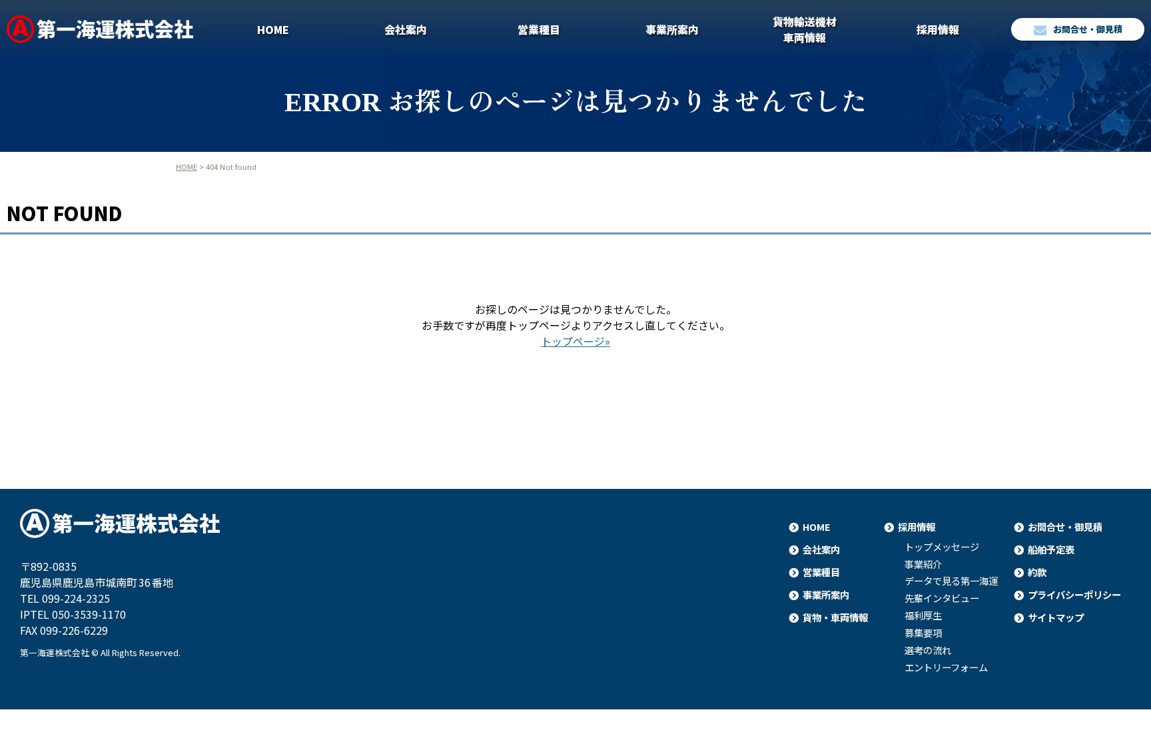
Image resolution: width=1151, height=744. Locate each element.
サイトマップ (1056, 617)
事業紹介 (923, 564)
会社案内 (405, 29)
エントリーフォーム (946, 667)
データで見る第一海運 (951, 580)
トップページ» (575, 341)
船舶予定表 (1051, 549)
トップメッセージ (942, 547)
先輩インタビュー (942, 598)
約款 (1037, 572)
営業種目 (539, 29)
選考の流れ (928, 650)
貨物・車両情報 (835, 617)
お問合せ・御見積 (1087, 29)
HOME (273, 29)
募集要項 (923, 632)
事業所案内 (672, 29)
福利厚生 (923, 615)
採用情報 (938, 29)
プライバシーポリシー (1074, 594)
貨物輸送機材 (805, 29)
